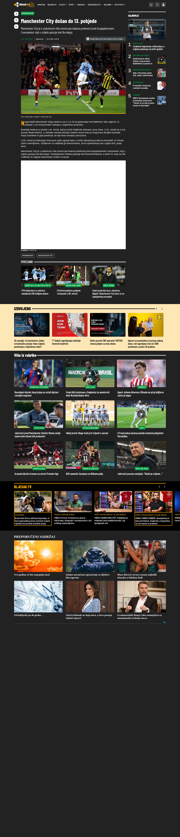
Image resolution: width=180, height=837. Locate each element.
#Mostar (41, 4)
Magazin (80, 4)
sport (23, 39)
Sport (71, 4)
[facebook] (16, 14)
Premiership (27, 256)
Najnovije (52, 4)
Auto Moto (119, 4)
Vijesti (62, 4)
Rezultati (24, 250)
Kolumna (107, 4)
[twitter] (16, 20)
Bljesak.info (39, 39)
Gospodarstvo (94, 4)
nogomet (30, 39)
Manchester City (45, 256)
